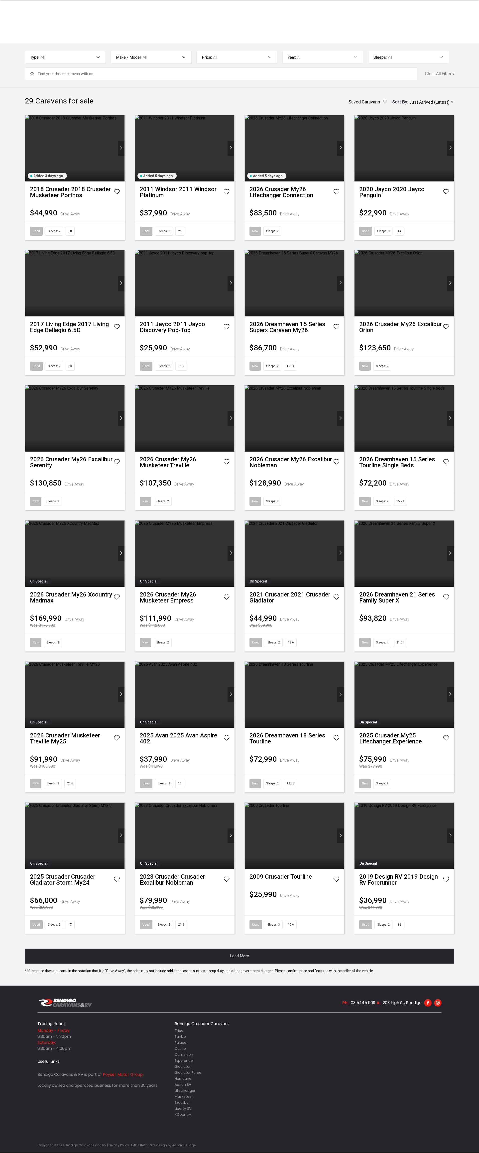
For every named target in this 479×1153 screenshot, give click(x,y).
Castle (180, 1048)
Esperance (184, 1060)
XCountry (183, 1114)
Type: (34, 57)
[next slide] (121, 148)
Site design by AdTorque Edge (173, 1145)
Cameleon (184, 1054)
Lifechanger (185, 1090)
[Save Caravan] (117, 192)
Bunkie (180, 1036)
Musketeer (184, 1096)
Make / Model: (128, 57)
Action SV (183, 1084)
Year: (292, 57)
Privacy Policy (118, 1145)
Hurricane (183, 1078)
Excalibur (182, 1102)
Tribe (179, 1030)
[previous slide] (28, 148)
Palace (180, 1042)
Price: (207, 57)
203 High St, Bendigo (402, 1003)
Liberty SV (183, 1108)
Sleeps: (380, 57)
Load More (239, 956)
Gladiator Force (188, 1072)
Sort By (399, 101)
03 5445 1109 (363, 1003)
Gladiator (183, 1066)
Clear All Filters (439, 73)
